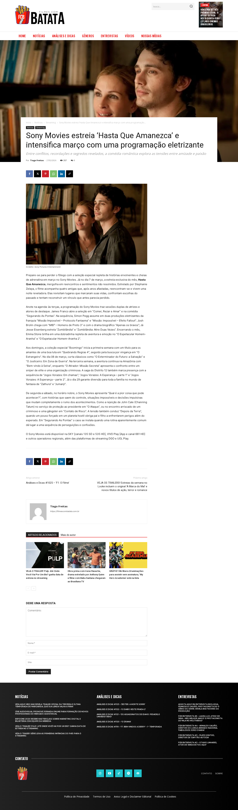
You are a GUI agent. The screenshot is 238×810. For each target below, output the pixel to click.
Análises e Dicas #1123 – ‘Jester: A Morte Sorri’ (121, 704)
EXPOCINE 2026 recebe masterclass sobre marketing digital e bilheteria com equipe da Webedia (48, 720)
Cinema (205, 4)
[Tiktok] (119, 773)
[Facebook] (29, 173)
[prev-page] (28, 588)
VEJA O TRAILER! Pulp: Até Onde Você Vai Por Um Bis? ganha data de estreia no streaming (44, 574)
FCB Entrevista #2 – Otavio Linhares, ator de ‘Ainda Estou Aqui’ (197, 743)
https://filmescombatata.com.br (64, 511)
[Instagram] (100, 773)
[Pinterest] (45, 173)
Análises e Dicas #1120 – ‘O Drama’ (114, 722)
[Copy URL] (69, 173)
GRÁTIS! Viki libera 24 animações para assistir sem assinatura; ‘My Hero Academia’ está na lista (126, 574)
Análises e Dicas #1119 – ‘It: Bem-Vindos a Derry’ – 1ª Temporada (129, 727)
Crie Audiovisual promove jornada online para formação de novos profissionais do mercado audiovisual (51, 712)
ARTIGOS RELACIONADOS (42, 535)
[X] (37, 173)
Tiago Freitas (37, 160)
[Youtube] (109, 773)
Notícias (38, 122)
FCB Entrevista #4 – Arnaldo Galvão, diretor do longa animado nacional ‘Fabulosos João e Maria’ (198, 728)
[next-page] (34, 588)
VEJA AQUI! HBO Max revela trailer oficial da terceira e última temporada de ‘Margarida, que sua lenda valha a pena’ (47, 705)
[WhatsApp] (53, 173)
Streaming (51, 122)
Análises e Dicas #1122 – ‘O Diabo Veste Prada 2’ (121, 709)
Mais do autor (68, 535)
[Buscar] (191, 6)
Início (28, 122)
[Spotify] (128, 773)
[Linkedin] (61, 173)
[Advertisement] (131, 19)
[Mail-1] (138, 773)
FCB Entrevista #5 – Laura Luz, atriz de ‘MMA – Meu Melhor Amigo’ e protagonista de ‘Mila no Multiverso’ (200, 718)
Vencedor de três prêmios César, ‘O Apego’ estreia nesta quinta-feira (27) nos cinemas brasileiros (210, 17)
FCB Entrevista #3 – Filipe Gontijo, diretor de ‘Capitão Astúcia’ (196, 736)
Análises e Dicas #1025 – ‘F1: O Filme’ (47, 482)
